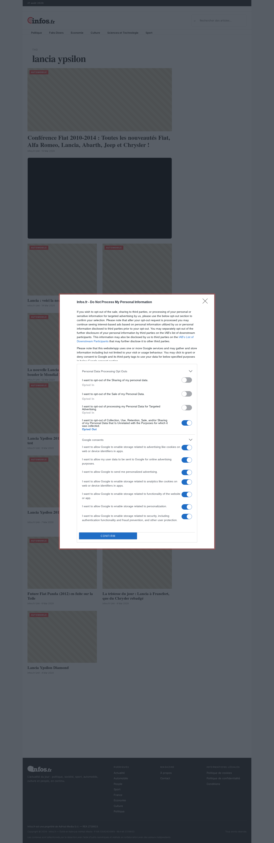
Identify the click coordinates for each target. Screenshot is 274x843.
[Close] (206, 302)
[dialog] (137, 421)
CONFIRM (108, 535)
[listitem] (137, 371)
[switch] (187, 380)
